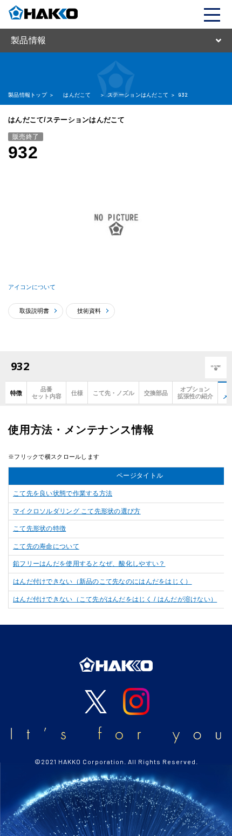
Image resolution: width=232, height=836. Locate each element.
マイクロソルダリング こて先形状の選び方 (77, 511)
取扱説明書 (34, 310)
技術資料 (89, 310)
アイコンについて (32, 287)
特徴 (16, 393)
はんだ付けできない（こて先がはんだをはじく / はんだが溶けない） (115, 599)
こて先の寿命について (46, 546)
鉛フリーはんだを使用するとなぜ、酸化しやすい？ (89, 563)
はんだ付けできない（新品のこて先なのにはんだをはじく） (102, 581)
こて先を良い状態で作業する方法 (62, 493)
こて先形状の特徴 (39, 528)
